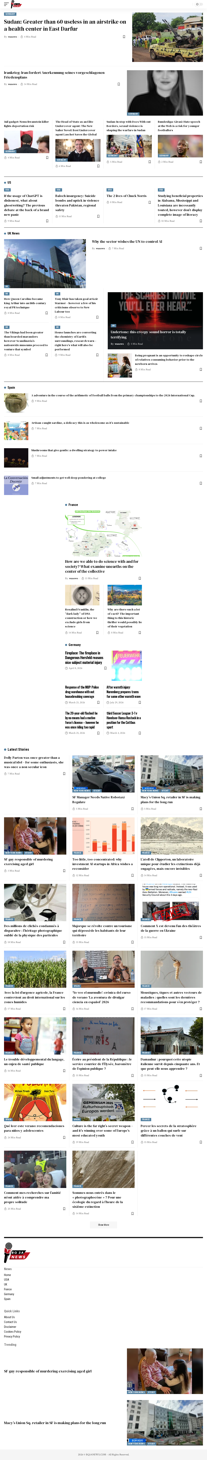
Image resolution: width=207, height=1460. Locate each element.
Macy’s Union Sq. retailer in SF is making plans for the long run (55, 1422)
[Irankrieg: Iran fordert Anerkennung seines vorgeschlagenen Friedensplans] (165, 93)
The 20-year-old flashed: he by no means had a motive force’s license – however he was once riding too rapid (82, 720)
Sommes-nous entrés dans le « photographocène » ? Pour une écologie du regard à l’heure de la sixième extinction (97, 1199)
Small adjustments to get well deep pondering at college (68, 478)
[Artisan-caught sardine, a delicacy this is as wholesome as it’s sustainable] (16, 430)
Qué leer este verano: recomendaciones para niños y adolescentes (34, 1128)
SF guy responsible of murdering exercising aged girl (28, 861)
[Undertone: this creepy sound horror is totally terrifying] (155, 320)
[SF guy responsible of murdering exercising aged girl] (35, 836)
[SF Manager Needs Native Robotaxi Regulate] (103, 774)
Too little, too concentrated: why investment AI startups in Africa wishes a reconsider (102, 864)
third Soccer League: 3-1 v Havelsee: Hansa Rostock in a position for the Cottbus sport (124, 720)
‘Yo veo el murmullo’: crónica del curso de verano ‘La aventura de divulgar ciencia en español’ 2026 (101, 997)
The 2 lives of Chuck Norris (127, 196)
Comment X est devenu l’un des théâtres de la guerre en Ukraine (171, 928)
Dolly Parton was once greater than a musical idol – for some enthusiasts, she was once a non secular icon (34, 762)
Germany (10, 14)
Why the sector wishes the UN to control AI (127, 241)
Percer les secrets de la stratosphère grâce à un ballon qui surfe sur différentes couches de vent (168, 1130)
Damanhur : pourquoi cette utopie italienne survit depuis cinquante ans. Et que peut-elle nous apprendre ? (170, 1064)
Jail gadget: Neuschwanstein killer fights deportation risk (26, 124)
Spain (11, 387)
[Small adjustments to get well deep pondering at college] (16, 485)
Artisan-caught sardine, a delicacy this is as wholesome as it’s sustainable (80, 423)
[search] (189, 4)
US (9, 182)
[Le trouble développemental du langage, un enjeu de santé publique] (35, 1036)
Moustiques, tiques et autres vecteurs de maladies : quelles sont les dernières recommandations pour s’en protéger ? (171, 997)
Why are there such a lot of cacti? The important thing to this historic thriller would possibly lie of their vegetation (125, 617)
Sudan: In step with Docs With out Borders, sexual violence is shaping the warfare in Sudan (129, 126)
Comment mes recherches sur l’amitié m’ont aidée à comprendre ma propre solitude (32, 1197)
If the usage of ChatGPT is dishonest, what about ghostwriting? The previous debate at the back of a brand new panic (26, 205)
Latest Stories (18, 749)
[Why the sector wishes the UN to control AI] (45, 263)
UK (6, 286)
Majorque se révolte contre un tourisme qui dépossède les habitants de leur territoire (102, 930)
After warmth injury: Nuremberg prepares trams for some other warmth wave (123, 692)
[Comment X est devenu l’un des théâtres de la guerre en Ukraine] (172, 902)
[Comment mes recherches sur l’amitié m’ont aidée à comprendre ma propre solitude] (35, 1169)
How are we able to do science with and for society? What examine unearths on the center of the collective (101, 566)
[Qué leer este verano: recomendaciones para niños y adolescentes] (35, 1102)
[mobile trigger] (7, 4)
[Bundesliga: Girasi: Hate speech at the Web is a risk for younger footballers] (180, 146)
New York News (82, 791)
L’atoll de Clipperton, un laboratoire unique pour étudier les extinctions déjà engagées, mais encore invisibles (170, 864)
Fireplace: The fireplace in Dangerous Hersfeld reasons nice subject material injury (84, 657)
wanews (12, 37)
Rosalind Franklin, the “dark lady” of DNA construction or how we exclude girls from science (81, 617)
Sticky (96, 791)
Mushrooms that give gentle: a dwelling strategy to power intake (74, 450)
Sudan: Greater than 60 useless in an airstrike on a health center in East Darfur (65, 25)
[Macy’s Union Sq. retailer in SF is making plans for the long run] (172, 774)
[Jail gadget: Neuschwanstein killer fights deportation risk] (26, 142)
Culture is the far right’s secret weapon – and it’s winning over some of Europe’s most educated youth (102, 1130)
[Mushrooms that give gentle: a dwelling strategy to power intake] (16, 458)
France (77, 853)
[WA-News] (16, 4)
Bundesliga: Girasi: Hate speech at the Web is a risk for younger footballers (179, 126)
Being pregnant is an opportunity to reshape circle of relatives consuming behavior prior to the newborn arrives (169, 359)
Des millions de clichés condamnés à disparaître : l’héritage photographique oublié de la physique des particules (33, 930)
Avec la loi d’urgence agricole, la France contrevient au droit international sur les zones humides (34, 997)
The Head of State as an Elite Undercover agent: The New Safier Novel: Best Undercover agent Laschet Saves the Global (76, 128)
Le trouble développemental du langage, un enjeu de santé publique (34, 1061)
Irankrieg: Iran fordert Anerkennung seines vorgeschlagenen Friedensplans (54, 75)
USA (7, 190)
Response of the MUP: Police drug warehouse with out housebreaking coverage (82, 692)
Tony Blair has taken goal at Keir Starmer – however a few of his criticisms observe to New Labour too (76, 305)
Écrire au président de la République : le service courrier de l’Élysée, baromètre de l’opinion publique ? (102, 1064)
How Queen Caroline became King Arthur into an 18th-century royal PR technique (25, 303)
